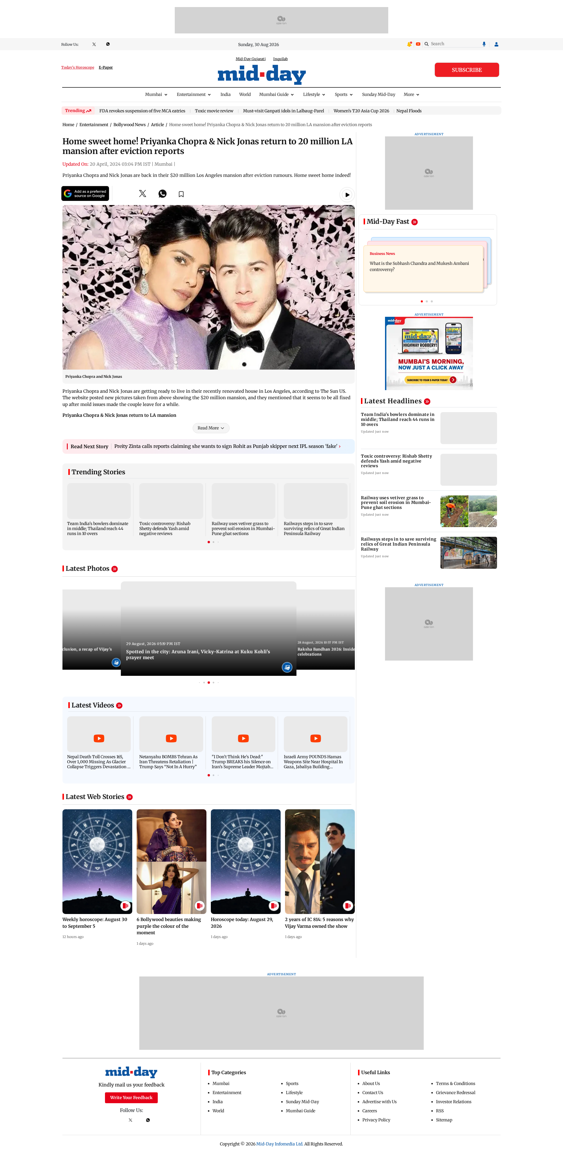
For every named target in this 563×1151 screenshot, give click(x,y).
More (409, 94)
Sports (341, 94)
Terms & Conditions (455, 1083)
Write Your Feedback (131, 1097)
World (245, 94)
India (226, 94)
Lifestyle (311, 94)
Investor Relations (454, 1101)
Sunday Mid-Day (378, 94)
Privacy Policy (376, 1120)
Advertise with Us (379, 1101)
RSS (440, 1110)
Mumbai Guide (274, 94)
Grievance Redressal (455, 1092)
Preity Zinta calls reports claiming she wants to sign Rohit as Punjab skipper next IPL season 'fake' (227, 446)
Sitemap (444, 1120)
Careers (369, 1110)
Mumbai (153, 94)
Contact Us (372, 1092)
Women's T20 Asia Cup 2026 (361, 111)
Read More (208, 428)
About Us (371, 1083)
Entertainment (191, 94)
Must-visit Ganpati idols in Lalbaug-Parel (283, 111)
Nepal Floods (409, 111)
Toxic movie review (214, 111)
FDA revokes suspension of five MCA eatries (142, 111)
